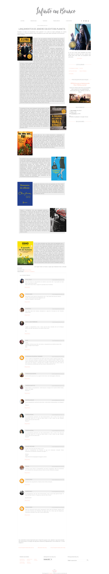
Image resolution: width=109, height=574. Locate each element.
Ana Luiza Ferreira (31, 322)
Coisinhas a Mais (73, 68)
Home (22, 20)
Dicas (81, 68)
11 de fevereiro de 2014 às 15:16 (58, 414)
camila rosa (29, 414)
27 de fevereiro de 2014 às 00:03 (58, 507)
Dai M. (27, 466)
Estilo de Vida (73, 71)
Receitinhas (83, 71)
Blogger (50, 573)
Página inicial (42, 547)
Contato (69, 20)
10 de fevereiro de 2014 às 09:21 (58, 356)
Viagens (71, 73)
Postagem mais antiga (58, 547)
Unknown (29, 294)
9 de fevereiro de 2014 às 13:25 (58, 294)
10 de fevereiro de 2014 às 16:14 (58, 385)
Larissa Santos (30, 385)
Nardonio (29, 491)
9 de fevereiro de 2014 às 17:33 (58, 340)
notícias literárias (29, 271)
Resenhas (34, 20)
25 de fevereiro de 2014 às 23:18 (58, 491)
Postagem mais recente (26, 547)
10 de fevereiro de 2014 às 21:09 (58, 400)
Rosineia (28, 308)
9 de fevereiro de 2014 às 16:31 (58, 322)
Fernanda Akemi (31, 373)
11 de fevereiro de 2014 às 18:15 (58, 446)
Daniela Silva (30, 400)
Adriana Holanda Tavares (34, 356)
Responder (27, 287)
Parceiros (56, 20)
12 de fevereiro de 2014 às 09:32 (58, 466)
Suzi (27, 340)
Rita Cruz (29, 279)
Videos (45, 20)
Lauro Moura (30, 446)
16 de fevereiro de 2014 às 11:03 (58, 479)
